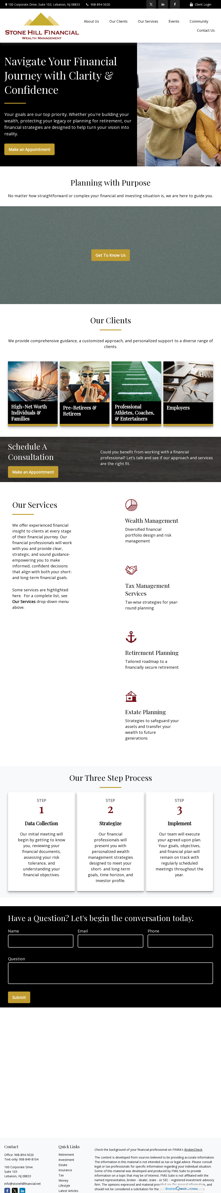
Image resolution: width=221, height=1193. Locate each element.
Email (83, 931)
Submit (19, 997)
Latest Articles (68, 1191)
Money (63, 1180)
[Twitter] (151, 4)
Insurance (65, 1170)
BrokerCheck (193, 1150)
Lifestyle (64, 1186)
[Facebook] (175, 4)
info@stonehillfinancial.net (22, 1184)
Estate (62, 1165)
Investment (66, 1160)
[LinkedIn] (163, 4)
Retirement (66, 1154)
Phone (153, 931)
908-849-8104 (28, 1159)
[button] (91, 21)
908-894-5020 (100, 4)
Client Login (203, 4)
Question (16, 958)
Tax (61, 1175)
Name (13, 931)
